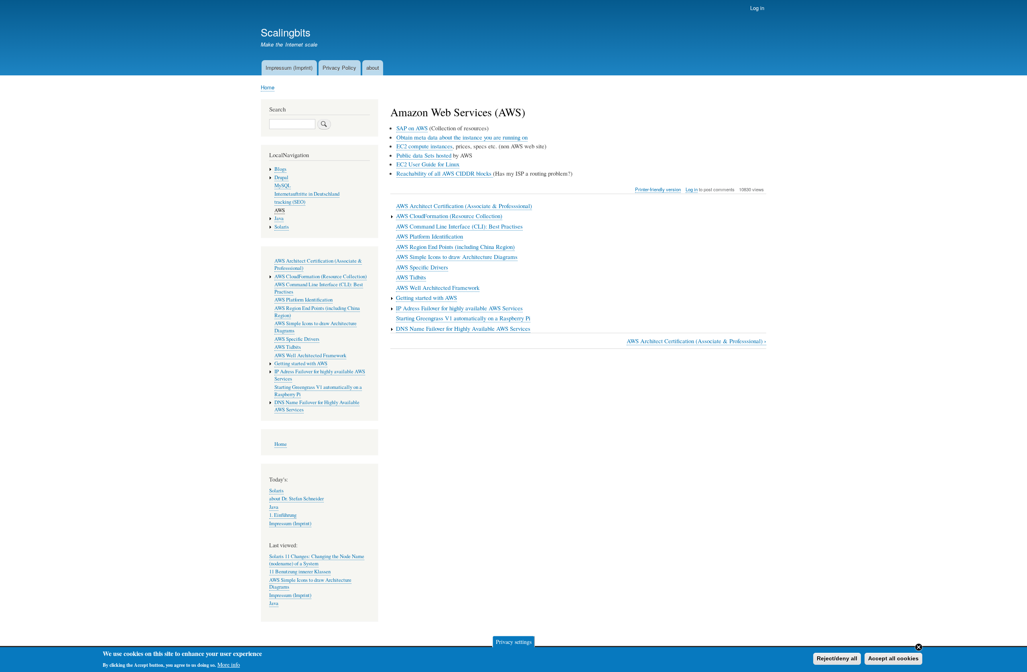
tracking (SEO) (289, 201)
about (372, 67)
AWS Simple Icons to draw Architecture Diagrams (457, 257)
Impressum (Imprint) (289, 67)
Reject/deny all (837, 658)
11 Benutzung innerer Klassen (300, 571)
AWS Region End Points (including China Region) (455, 247)
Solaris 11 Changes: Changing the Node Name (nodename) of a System (316, 560)
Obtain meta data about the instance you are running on (462, 137)
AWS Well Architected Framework (437, 287)
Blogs (280, 169)
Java (279, 218)
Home (267, 87)
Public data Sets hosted (423, 155)
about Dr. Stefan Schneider (296, 498)
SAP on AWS (412, 128)
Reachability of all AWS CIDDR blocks (444, 173)
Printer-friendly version (658, 189)
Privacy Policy (339, 67)
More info (228, 664)
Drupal (281, 177)
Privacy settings (514, 641)
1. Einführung (282, 515)
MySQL (282, 185)
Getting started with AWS (426, 297)
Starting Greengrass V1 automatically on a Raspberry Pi (463, 318)
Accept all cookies (893, 658)
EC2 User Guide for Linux (427, 164)
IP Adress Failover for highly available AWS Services (459, 308)
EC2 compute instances (424, 146)
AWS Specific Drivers (422, 267)
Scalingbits (286, 32)
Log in (757, 8)
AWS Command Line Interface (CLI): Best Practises (459, 226)
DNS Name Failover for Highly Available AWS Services (463, 328)
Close (918, 647)
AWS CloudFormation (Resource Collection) (449, 216)
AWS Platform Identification (429, 236)
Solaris (281, 226)
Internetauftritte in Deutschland (306, 193)
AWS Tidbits (411, 277)
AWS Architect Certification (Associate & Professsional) (464, 206)
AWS (279, 210)
